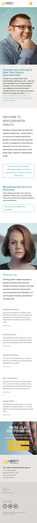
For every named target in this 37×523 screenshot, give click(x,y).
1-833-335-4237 (18, 442)
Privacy (4, 491)
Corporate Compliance (8, 493)
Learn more (6, 325)
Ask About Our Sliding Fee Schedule (15, 208)
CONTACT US (18, 448)
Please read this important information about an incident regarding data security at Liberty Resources (18, 171)
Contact (4, 488)
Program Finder (6, 489)
